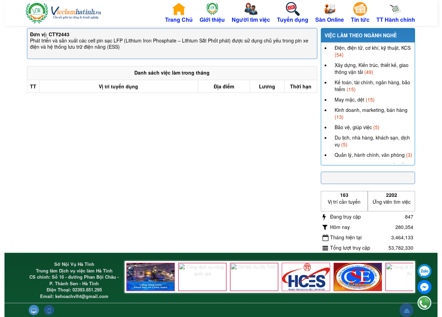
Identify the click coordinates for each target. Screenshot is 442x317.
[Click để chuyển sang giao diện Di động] (49, 310)
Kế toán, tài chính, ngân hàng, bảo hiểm (372, 86)
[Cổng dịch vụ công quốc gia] (202, 277)
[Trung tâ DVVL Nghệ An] (409, 277)
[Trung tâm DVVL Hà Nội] (306, 277)
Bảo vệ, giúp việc (353, 127)
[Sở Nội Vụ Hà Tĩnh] (254, 277)
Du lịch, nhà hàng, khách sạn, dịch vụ (372, 141)
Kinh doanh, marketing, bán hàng (371, 109)
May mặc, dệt (349, 99)
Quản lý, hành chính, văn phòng (370, 154)
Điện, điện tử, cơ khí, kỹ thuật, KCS (373, 47)
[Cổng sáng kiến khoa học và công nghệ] (150, 277)
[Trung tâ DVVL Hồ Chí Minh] (358, 277)
